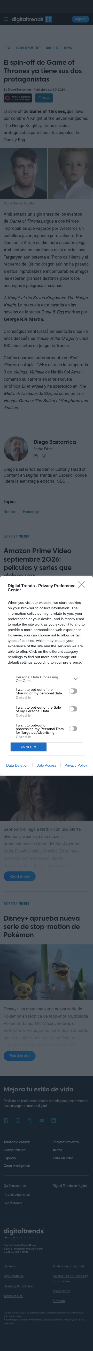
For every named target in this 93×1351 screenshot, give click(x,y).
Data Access (46, 765)
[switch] (73, 691)
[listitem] (46, 678)
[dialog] (46, 675)
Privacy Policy (76, 765)
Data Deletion (17, 765)
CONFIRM (28, 746)
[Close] (83, 586)
